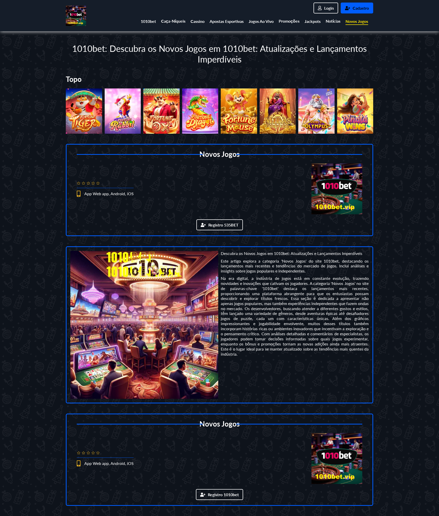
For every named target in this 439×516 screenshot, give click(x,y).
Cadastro (361, 8)
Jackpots (313, 21)
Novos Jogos (357, 21)
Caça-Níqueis (173, 21)
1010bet (148, 21)
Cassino (198, 21)
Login (329, 8)
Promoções (289, 21)
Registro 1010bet (223, 494)
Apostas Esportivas (227, 21)
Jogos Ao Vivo (261, 21)
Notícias (333, 21)
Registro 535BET (223, 224)
